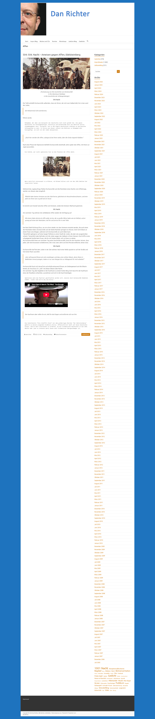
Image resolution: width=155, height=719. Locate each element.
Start (26, 41)
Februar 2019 (98, 217)
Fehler (111, 673)
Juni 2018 (97, 235)
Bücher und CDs (45, 41)
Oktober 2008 (98, 590)
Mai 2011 (97, 493)
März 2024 (97, 91)
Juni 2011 (97, 490)
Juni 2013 (97, 414)
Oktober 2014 (98, 364)
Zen (111, 690)
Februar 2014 (98, 389)
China (95, 673)
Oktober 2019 (98, 201)
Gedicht (112, 676)
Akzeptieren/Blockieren (116, 668)
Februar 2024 (98, 94)
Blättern (108, 671)
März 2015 (97, 348)
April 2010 (97, 534)
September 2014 (99, 367)
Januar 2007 (98, 656)
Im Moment (110, 678)
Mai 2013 (97, 417)
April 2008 (97, 609)
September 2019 (99, 204)
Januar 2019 (98, 220)
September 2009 (99, 556)
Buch (113, 671)
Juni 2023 (97, 104)
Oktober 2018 (98, 229)
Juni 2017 (97, 273)
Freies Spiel (98, 676)
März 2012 (97, 461)
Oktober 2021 (98, 148)
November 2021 (99, 144)
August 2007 (98, 634)
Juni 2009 (97, 565)
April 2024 (97, 88)
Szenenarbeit (114, 688)
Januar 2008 (98, 618)
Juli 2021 (97, 157)
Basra (103, 671)
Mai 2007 (97, 643)
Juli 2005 (97, 662)
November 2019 (99, 198)
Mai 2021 (97, 163)
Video (107, 690)
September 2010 (99, 518)
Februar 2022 (98, 135)
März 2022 (97, 132)
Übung (114, 690)
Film (115, 673)
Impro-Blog (33, 41)
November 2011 (99, 474)
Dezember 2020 (99, 179)
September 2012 (99, 443)
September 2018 (99, 232)
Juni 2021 (97, 160)
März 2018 (97, 245)
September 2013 (99, 405)
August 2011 (98, 483)
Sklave (96, 688)
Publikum (120, 683)
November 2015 (99, 323)
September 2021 (99, 151)
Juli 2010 (97, 524)
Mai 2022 (97, 126)
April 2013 (97, 421)
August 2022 (98, 119)
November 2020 (99, 182)
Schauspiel (98, 685)
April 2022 (97, 129)
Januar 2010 (98, 543)
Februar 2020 (98, 191)
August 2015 (98, 333)
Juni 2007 (97, 640)
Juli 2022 (97, 122)
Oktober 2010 (98, 515)
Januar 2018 (98, 251)
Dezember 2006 (99, 659)
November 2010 (99, 512)
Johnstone (116, 678)
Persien (97, 683)
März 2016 (97, 314)
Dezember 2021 (99, 141)
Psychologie (111, 683)
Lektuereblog (48, 334)
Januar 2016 (98, 317)
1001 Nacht (101, 668)
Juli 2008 (97, 600)
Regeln (127, 683)
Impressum (26, 699)
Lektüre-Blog (73, 41)
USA (103, 690)
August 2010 (98, 521)
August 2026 (98, 82)
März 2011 (97, 499)
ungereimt (122, 688)
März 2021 (97, 169)
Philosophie (104, 683)
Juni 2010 (97, 527)
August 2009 (98, 559)
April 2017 (97, 279)
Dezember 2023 (99, 97)
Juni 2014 (97, 377)
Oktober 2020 (98, 185)
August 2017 (98, 267)
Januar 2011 (98, 505)
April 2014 (97, 383)
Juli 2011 (97, 487)
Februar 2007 (98, 653)
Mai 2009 (97, 568)
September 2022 (99, 116)
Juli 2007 (97, 637)
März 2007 (97, 650)
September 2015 (99, 330)
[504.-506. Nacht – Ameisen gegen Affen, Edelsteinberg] (56, 58)
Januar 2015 (98, 355)
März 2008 (97, 612)
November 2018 (99, 226)
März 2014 (97, 386)
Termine (54, 41)
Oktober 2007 (98, 628)
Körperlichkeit (97, 680)
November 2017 (99, 257)
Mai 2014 (97, 380)
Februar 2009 (98, 578)
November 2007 (99, 625)
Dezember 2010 (99, 508)
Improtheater (98, 62)
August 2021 (98, 154)
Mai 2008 (97, 606)
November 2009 (99, 549)
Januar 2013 (98, 430)
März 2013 (97, 424)
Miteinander (113, 681)
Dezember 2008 (99, 584)
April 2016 (97, 311)
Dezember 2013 (99, 395)
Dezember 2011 (99, 471)
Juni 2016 (97, 304)
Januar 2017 (98, 289)
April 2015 (97, 345)
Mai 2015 (97, 342)
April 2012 (97, 458)
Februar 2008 (98, 615)
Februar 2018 (98, 248)
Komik (123, 678)
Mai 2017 (97, 276)
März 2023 (97, 110)
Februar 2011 (98, 502)
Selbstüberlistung (117, 685)
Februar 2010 (98, 540)
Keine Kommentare (61, 334)
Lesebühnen (105, 680)
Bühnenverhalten (123, 671)
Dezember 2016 (99, 292)
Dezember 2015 (99, 320)
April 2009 (97, 571)
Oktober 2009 (98, 552)
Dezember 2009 (99, 546)
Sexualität (125, 685)
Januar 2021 (98, 176)
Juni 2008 (97, 603)
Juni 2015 (97, 339)
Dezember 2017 (99, 254)
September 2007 (99, 631)
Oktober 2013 (98, 402)
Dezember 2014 (99, 358)
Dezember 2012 (99, 433)
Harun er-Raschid (100, 678)
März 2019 (97, 213)
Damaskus (100, 673)
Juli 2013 (97, 411)
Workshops (62, 41)
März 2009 (97, 574)
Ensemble (107, 673)
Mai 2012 (97, 455)
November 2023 (99, 100)
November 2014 (99, 361)
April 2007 (97, 647)
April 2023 (97, 107)
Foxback (120, 673)
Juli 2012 (97, 449)
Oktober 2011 (98, 477)
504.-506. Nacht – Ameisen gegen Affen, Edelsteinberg (51, 54)
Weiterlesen (85, 334)
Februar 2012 (98, 465)
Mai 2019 (97, 207)
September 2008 (99, 593)
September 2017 (99, 264)
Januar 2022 (98, 138)
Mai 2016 (97, 308)
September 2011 (99, 480)
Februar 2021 (98, 173)
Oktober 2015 (98, 326)
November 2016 (99, 295)
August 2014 (98, 370)
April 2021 (97, 166)
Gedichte (82, 41)
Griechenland (124, 676)
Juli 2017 (97, 270)
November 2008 (99, 587)
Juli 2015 (97, 336)
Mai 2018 (97, 239)
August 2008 (98, 596)
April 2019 (97, 210)
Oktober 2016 (98, 298)
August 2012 (98, 446)
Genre (118, 676)
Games (105, 676)
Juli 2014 (97, 374)
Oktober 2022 (98, 113)
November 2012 (99, 436)
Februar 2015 (98, 352)
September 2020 (99, 188)
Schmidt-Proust (107, 685)
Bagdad (97, 671)
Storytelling (104, 688)
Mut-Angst (127, 681)
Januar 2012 (98, 468)
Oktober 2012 (98, 439)
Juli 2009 (97, 562)
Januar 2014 (98, 392)
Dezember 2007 (99, 621)
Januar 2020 (98, 195)
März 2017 (97, 282)
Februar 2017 (98, 286)
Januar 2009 (98, 581)
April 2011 (97, 496)
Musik (120, 681)
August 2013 (98, 408)
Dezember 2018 (99, 223)
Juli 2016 (97, 301)
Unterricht (97, 690)
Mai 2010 (97, 530)
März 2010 (97, 537)
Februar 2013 (98, 427)
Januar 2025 (98, 85)
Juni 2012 (97, 452)
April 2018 (97, 242)
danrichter (28, 334)
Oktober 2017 (98, 261)
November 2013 (99, 399)
